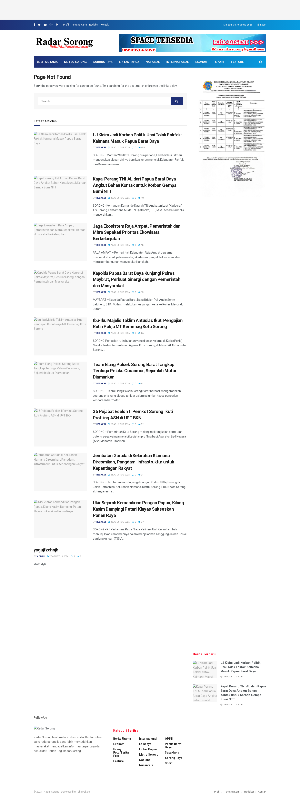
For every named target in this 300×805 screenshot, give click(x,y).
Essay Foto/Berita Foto (121, 752)
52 (141, 424)
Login (263, 24)
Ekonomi (201, 61)
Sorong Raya (102, 61)
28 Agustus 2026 (120, 333)
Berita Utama (47, 61)
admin (40, 556)
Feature (237, 61)
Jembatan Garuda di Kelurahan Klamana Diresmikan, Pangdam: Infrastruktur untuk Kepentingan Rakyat (133, 462)
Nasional (153, 61)
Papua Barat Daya (173, 745)
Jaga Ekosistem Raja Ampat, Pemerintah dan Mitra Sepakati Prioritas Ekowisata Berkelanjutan (136, 232)
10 (141, 198)
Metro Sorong (75, 61)
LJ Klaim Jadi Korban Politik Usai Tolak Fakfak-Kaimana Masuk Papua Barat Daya (240, 667)
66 (141, 333)
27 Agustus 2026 (58, 556)
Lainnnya (145, 744)
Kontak (105, 24)
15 (141, 245)
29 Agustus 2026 (120, 147)
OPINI (169, 738)
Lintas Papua (129, 61)
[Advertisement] (150, 9)
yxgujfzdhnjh (46, 549)
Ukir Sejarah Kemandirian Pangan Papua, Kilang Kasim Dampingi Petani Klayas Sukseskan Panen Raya (138, 509)
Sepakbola (172, 752)
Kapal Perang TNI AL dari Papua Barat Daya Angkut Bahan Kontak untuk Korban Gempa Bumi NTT (134, 185)
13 (141, 292)
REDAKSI (101, 147)
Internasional (177, 61)
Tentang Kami (79, 24)
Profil (66, 24)
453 (142, 147)
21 (141, 474)
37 (141, 522)
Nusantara (146, 765)
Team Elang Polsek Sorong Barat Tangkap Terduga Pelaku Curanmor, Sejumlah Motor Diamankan (135, 371)
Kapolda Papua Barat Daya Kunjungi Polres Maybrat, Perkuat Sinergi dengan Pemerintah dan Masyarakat (136, 279)
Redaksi (93, 24)
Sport (220, 61)
